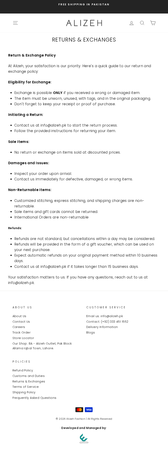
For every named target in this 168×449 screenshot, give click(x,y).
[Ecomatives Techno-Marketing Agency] (84, 438)
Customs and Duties (28, 376)
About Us (19, 316)
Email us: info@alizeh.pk (104, 316)
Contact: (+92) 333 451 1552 (107, 322)
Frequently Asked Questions (34, 398)
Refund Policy (22, 370)
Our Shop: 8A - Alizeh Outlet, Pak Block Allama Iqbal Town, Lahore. (42, 346)
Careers (18, 327)
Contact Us (21, 322)
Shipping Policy (24, 392)
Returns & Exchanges (28, 381)
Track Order (21, 332)
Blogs (90, 332)
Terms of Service (25, 387)
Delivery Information (102, 327)
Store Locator (23, 338)
